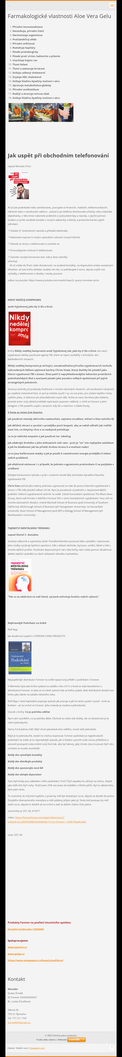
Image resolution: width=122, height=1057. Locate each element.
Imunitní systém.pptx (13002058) (26, 929)
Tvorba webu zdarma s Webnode (51, 1040)
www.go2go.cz (16, 953)
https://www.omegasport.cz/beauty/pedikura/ (35, 960)
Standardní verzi (37, 1048)
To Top (112, 1048)
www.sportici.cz (17, 947)
